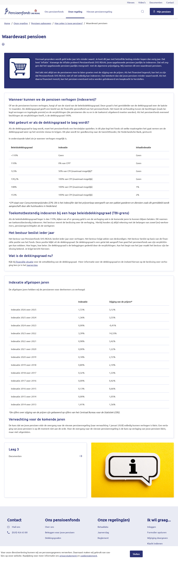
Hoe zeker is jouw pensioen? (69, 23)
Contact (170, 2)
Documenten (155, 2)
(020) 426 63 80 (20, 532)
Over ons (49, 526)
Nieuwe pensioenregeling (99, 11)
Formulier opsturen (156, 532)
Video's (142, 2)
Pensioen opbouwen (41, 23)
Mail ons (16, 526)
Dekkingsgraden (53, 537)
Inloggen (151, 526)
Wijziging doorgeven (157, 537)
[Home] (22, 11)
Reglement (103, 537)
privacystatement (68, 555)
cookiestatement (88, 555)
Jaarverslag (103, 532)
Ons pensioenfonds (54, 11)
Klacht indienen (155, 543)
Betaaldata (103, 526)
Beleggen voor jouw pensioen (59, 532)
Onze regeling (75, 11)
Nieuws (130, 2)
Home (7, 23)
